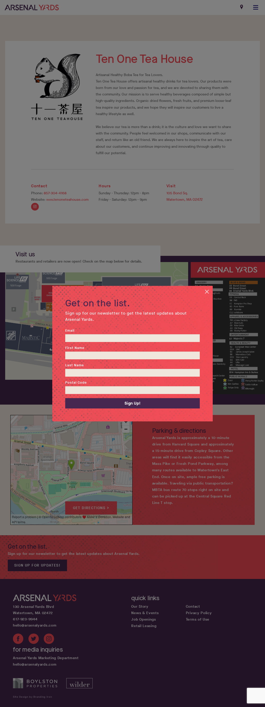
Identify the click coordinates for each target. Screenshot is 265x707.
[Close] (208, 290)
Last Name (74, 365)
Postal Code (76, 382)
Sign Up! (132, 403)
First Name (74, 347)
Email (70, 330)
